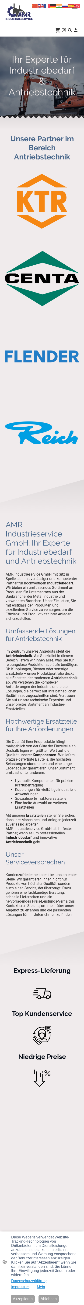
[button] (70, 30)
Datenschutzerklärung (29, 1281)
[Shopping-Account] (75, 30)
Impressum (20, 1287)
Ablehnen (49, 1299)
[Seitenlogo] (19, 11)
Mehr (41, 1287)
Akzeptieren (23, 1299)
